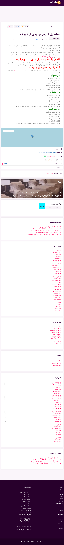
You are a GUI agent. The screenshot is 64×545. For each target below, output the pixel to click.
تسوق (61, 490)
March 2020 (58, 290)
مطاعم (61, 501)
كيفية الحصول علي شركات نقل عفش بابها (50, 227)
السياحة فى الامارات (55, 328)
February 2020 (57, 292)
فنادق (52, 26)
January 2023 (57, 262)
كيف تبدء (60, 526)
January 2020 (57, 293)
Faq (62, 521)
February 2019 (57, 310)
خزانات (61, 494)
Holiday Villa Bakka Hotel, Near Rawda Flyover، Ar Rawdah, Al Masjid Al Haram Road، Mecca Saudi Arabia (24, 39)
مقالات (61, 528)
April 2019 (58, 306)
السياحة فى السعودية (55, 330)
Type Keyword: (56, 204)
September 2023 (56, 252)
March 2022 (58, 275)
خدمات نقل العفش (56, 341)
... (5, 26)
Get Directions (8, 131)
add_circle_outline (2, 164)
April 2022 (58, 273)
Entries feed (57, 362)
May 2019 (58, 305)
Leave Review (54, 38)
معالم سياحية (59, 503)
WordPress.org (57, 365)
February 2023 (57, 260)
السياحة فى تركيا (56, 332)
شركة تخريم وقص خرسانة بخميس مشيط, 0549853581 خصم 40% (44, 234)
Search (42, 207)
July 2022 (58, 271)
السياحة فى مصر (56, 336)
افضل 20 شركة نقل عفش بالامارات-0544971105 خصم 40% (46, 230)
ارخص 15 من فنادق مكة (47, 57)
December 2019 (57, 295)
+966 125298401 (52, 156)
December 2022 (56, 264)
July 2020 (58, 288)
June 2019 (58, 303)
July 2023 (58, 254)
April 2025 (58, 251)
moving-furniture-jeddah (54, 327)
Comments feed (56, 364)
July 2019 (58, 301)
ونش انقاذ (60, 510)
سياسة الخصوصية (58, 524)
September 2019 (56, 297)
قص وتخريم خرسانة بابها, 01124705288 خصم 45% (48, 232)
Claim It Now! (49, 174)
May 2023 (58, 256)
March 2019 (58, 308)
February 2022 (57, 277)
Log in (59, 360)
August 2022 (57, 269)
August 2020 (57, 286)
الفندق (15, 70)
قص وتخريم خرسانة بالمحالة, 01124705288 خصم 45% (47, 229)
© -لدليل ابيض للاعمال (26, 542)
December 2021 (57, 279)
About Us (60, 519)
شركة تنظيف (57, 343)
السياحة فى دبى (57, 334)
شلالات (61, 496)
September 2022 (56, 267)
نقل (62, 508)
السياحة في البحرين (56, 338)
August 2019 (57, 299)
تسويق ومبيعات (57, 340)
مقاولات (61, 505)
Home (57, 26)
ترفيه (61, 487)
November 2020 (56, 284)
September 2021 (56, 280)
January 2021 (57, 282)
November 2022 (56, 265)
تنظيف (61, 492)
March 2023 (58, 258)
